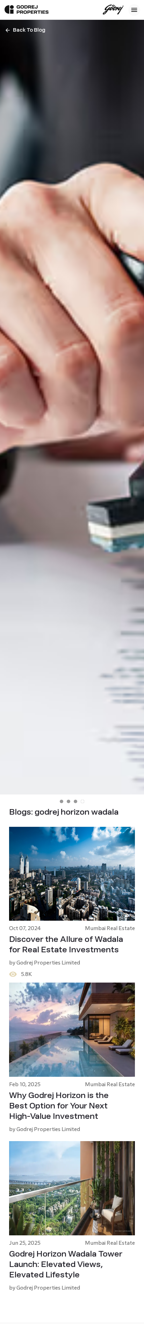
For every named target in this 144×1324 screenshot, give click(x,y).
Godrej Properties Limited (48, 963)
